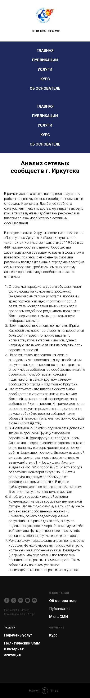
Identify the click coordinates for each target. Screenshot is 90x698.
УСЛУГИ (10, 627)
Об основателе (62, 600)
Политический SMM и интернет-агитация (22, 649)
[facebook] (6, 600)
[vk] (20, 600)
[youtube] (34, 600)
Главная (45, 50)
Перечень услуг (18, 635)
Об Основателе (45, 88)
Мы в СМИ (58, 616)
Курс (45, 79)
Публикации (45, 60)
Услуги (45, 69)
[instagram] (27, 600)
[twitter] (13, 600)
